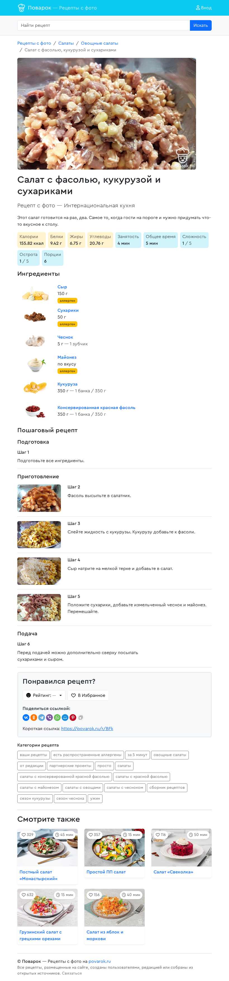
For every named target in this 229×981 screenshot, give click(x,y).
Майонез (67, 357)
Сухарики (68, 310)
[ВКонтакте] (26, 717)
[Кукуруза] (35, 387)
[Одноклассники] (33, 717)
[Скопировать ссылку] (80, 717)
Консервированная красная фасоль (96, 407)
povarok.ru (100, 961)
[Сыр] (35, 293)
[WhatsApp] (57, 717)
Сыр (62, 287)
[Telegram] (41, 717)
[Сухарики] (35, 317)
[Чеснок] (35, 340)
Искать (201, 25)
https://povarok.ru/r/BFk (87, 728)
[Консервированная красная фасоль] (35, 411)
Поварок (62, 8)
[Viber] (49, 717)
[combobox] (103, 25)
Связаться (72, 973)
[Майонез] (35, 364)
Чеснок (65, 337)
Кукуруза (68, 384)
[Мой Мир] (65, 717)
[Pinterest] (73, 717)
